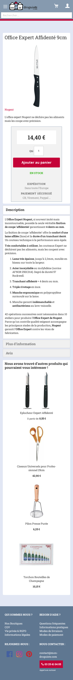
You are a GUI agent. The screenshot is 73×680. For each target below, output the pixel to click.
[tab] (36, 210)
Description (15, 209)
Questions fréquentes (52, 623)
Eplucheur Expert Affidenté (36, 413)
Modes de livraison (51, 631)
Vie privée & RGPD (15, 631)
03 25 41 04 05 (52, 664)
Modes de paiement (51, 634)
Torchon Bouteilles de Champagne (36, 579)
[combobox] (36, 15)
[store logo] (23, 5)
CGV (7, 627)
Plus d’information (21, 344)
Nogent (9, 109)
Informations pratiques (53, 627)
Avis (9, 353)
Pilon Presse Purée (36, 523)
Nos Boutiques (13, 623)
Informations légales (17, 634)
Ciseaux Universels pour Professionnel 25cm (36, 468)
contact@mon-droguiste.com (48, 654)
